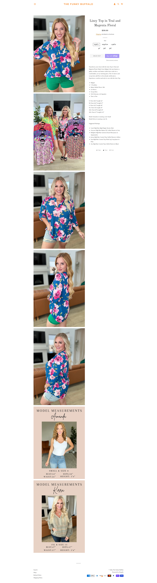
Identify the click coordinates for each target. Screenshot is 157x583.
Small (96, 44)
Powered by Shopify (117, 572)
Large (113, 44)
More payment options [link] (112, 60)
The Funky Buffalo (78, 4)
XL (99, 48)
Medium (105, 44)
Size (105, 40)
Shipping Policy (38, 578)
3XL (110, 48)
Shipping (98, 34)
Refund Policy (37, 575)
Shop (35, 572)
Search (35, 570)
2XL (104, 48)
